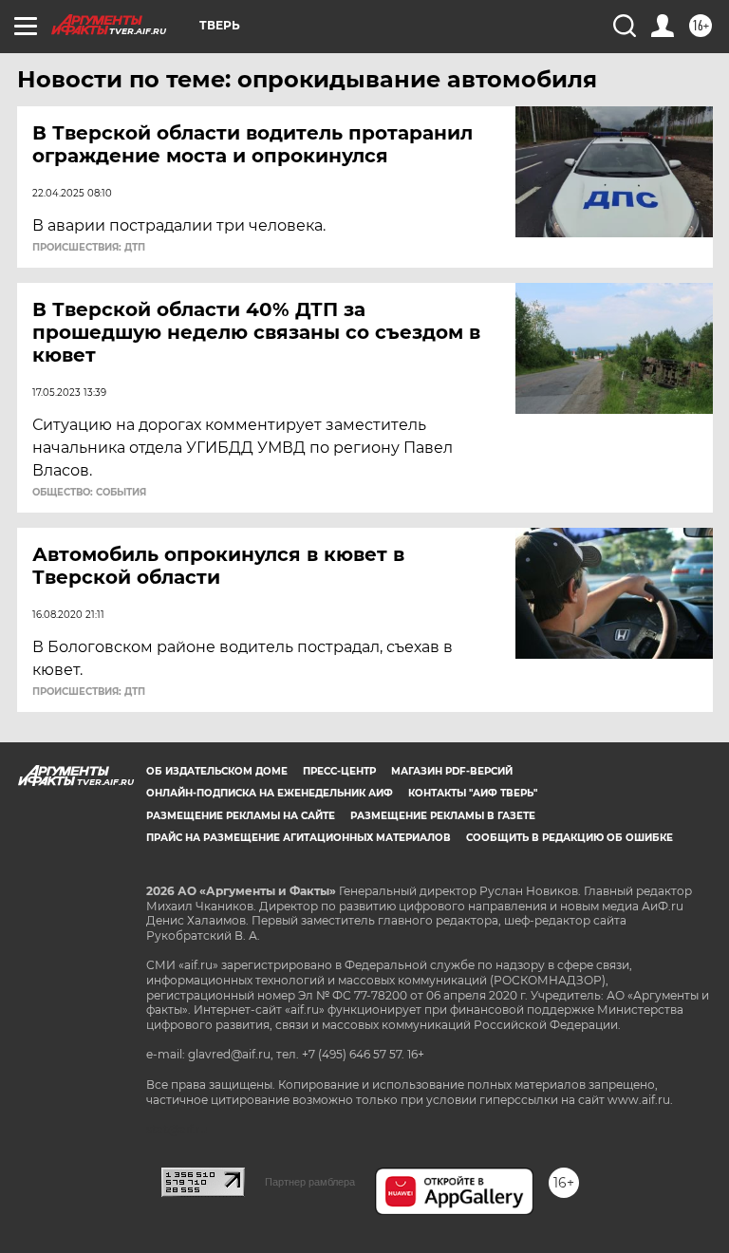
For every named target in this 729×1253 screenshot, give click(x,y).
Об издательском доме (217, 771)
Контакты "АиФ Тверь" (472, 793)
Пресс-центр (339, 771)
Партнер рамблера (310, 1182)
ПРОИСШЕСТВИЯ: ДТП (88, 247)
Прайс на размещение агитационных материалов (298, 838)
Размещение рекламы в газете (442, 816)
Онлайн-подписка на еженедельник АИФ (269, 793)
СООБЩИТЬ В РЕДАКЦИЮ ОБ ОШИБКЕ (569, 838)
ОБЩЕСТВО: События (89, 492)
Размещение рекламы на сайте (240, 816)
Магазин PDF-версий (452, 771)
